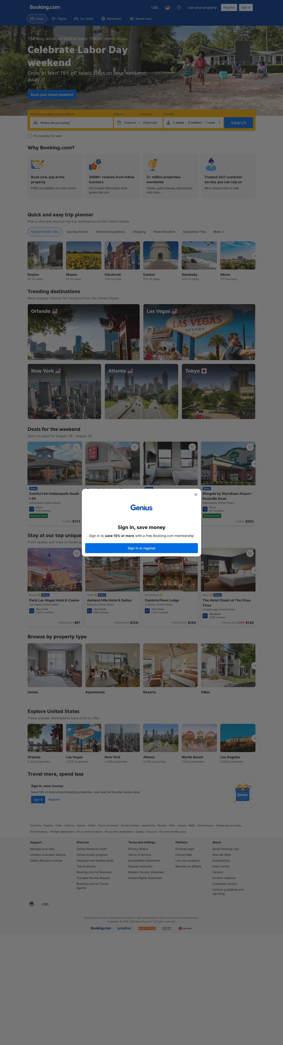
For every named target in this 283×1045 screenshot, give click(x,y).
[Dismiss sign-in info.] (196, 494)
